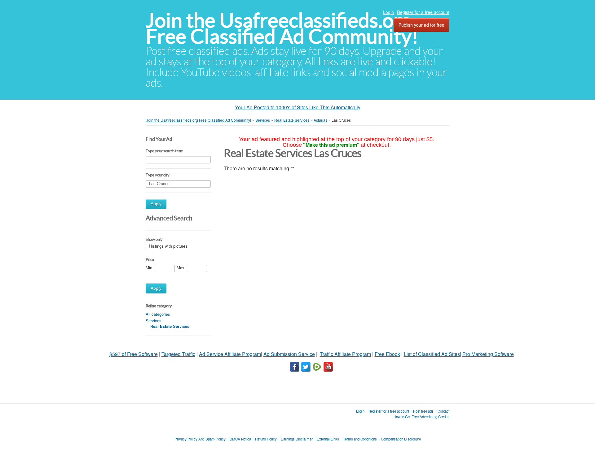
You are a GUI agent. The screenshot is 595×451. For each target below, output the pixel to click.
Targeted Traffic (178, 354)
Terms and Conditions (360, 438)
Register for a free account (423, 12)
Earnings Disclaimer (297, 438)
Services (153, 320)
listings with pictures (169, 246)
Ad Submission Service (289, 354)
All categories (158, 314)
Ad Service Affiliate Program (230, 354)
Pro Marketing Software (488, 354)
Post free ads (423, 411)
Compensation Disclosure (401, 438)
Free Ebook (387, 354)
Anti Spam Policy (212, 438)
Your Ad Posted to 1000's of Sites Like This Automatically (297, 107)
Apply (156, 204)
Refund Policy (266, 438)
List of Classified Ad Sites (432, 354)
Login (388, 12)
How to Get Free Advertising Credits (421, 416)
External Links (328, 438)
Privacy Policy (185, 438)
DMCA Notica (240, 438)
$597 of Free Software (133, 354)
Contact (443, 411)
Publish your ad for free (421, 25)
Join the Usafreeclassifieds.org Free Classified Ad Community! (282, 28)
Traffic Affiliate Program (345, 354)
